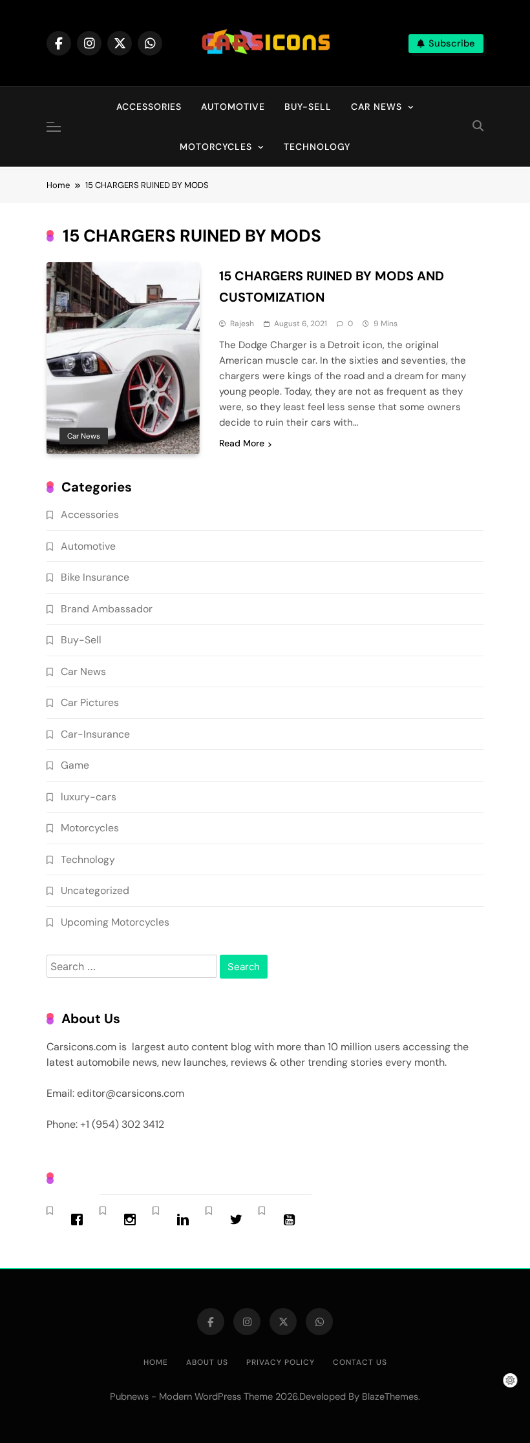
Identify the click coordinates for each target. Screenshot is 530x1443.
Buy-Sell (308, 106)
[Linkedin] (186, 1219)
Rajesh (242, 323)
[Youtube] (292, 1219)
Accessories (149, 106)
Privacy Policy (280, 1362)
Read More (241, 443)
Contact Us (360, 1362)
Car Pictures (90, 702)
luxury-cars (88, 797)
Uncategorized (95, 890)
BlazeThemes (390, 1396)
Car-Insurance (95, 734)
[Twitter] (239, 1219)
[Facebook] (80, 1219)
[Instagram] (133, 1219)
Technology (317, 146)
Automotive (233, 106)
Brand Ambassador (107, 609)
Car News (376, 106)
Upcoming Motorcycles (115, 922)
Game (75, 765)
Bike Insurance (95, 577)
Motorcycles (216, 146)
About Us (207, 1362)
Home (155, 1362)
